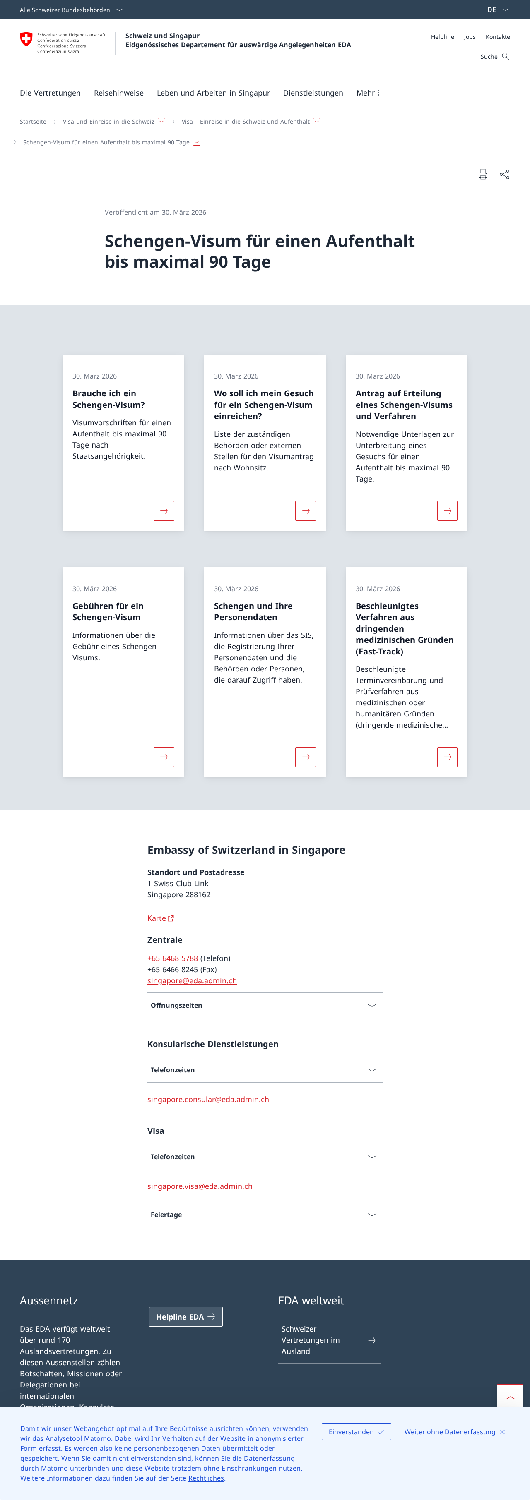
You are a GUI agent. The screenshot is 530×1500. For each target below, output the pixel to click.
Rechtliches (206, 1478)
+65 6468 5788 (172, 958)
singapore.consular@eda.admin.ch (208, 1099)
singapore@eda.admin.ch (192, 980)
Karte (156, 918)
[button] (50, 92)
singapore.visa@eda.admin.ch (200, 1186)
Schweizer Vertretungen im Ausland (311, 1340)
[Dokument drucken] (483, 174)
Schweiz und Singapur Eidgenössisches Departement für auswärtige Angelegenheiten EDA (238, 40)
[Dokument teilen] (504, 174)
